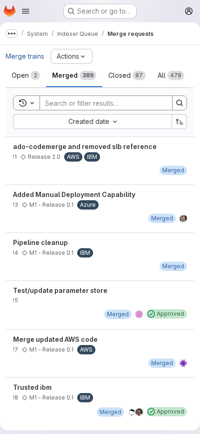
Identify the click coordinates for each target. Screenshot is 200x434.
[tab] (26, 75)
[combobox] (92, 121)
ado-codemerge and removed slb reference (85, 146)
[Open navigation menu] (25, 11)
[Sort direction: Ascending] (179, 121)
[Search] (179, 102)
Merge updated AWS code (55, 339)
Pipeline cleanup (40, 242)
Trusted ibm (32, 387)
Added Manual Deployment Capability (74, 194)
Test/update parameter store (60, 290)
